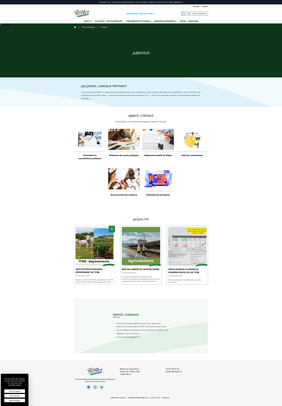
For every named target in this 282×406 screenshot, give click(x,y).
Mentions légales (118, 398)
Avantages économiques (165, 21)
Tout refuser (15, 396)
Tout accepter (14, 391)
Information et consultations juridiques (89, 157)
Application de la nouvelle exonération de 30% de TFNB (183, 271)
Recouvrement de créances (124, 195)
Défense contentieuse (192, 155)
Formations (193, 21)
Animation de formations (158, 195)
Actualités (100, 21)
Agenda (183, 21)
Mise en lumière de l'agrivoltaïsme (140, 269)
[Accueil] (75, 27)
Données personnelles (138, 398)
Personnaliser (14, 400)
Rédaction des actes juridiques (124, 155)
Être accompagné (114, 21)
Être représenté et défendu (138, 21)
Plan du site (155, 398)
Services (196, 6)
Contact (205, 6)
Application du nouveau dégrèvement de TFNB (89, 270)
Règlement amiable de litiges (158, 155)
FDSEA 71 (87, 21)
